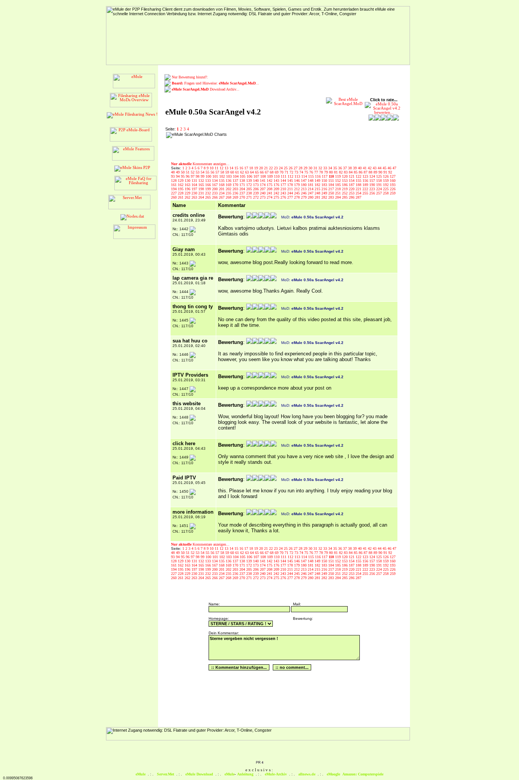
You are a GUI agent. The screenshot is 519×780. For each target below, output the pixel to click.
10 (212, 168)
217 (331, 189)
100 (209, 176)
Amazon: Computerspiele (362, 774)
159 (386, 180)
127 (393, 176)
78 (321, 172)
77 (316, 172)
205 (249, 189)
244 (290, 193)
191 (379, 185)
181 (311, 185)
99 (203, 176)
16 (241, 168)
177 (283, 185)
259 (393, 193)
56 (212, 172)
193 (393, 185)
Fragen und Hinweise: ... (215, 83)
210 (283, 189)
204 (242, 189)
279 (304, 197)
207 (263, 189)
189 (365, 185)
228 (181, 193)
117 (325, 176)
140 (256, 180)
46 (390, 168)
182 (318, 185)
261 (181, 197)
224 (379, 189)
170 (236, 185)
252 (345, 193)
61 (237, 172)
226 (393, 189)
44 (380, 168)
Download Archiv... (205, 89)
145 (290, 180)
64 (252, 172)
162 (181, 185)
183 (324, 185)
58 (222, 172)
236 (236, 193)
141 (263, 180)
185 (338, 185)
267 (222, 197)
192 (386, 185)
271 (249, 197)
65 (257, 172)
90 (380, 172)
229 (188, 193)
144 (283, 180)
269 (236, 197)
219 (345, 189)
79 (326, 172)
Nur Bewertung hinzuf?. (190, 77)
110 (277, 176)
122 (359, 176)
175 (270, 185)
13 (227, 168)
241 (270, 193)
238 (249, 193)
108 (263, 176)
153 (345, 180)
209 (277, 189)
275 (277, 197)
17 (246, 168)
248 (318, 193)
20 (261, 168)
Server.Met (165, 774)
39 (355, 168)
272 (256, 197)
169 (229, 185)
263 (194, 197)
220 (352, 189)
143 (277, 180)
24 (281, 168)
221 (359, 189)
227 (174, 193)
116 (318, 176)
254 (359, 193)
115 (311, 176)
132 (201, 180)
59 (227, 172)
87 (366, 172)
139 (249, 180)
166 (208, 185)
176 (277, 185)
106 (250, 176)
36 (340, 168)
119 (338, 176)
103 (229, 176)
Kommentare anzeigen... (200, 164)
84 (351, 172)
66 (262, 172)
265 (208, 197)
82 (341, 172)
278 (297, 197)
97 (193, 176)
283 (331, 197)
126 (386, 176)
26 (291, 168)
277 (290, 197)
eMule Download (199, 774)
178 (290, 185)
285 (345, 197)
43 (375, 168)
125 (379, 176)
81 (336, 172)
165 (201, 185)
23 (276, 168)
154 (352, 180)
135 (222, 180)
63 (247, 172)
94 (178, 176)
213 (304, 189)
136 (229, 180)
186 (345, 185)
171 (242, 185)
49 (178, 172)
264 (201, 197)
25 (286, 168)
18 (251, 168)
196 (188, 189)
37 (345, 168)
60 (232, 172)
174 (263, 185)
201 (222, 189)
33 (325, 168)
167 (215, 185)
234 (222, 193)
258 (386, 193)
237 (242, 193)
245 (297, 193)
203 (236, 189)
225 (386, 189)
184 (331, 185)
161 (174, 185)
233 (215, 193)
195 (181, 189)
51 (188, 172)
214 (311, 189)
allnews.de (306, 774)
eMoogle (333, 774)
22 (271, 168)
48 (173, 172)
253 (352, 193)
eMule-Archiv (276, 774)
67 (267, 172)
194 (174, 189)
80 (331, 172)
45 (385, 168)
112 (291, 176)
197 (194, 189)
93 (173, 176)
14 (231, 168)
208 (270, 189)
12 (222, 168)
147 (304, 180)
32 (320, 168)
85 (356, 172)
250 (331, 193)
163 (188, 185)
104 (236, 176)
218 (338, 189)
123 (365, 176)
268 (229, 197)
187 (352, 185)
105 (243, 176)
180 (304, 185)
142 (270, 180)
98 (198, 176)
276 (283, 197)
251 (338, 193)
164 (194, 185)
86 (361, 172)
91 (385, 172)
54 (203, 172)
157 (372, 180)
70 (282, 172)
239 (256, 193)
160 (393, 180)
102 (222, 176)
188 (359, 185)
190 (372, 185)
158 (379, 180)
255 (365, 193)
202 (229, 189)
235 (229, 193)
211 (290, 189)
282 (324, 197)
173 (256, 185)
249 (324, 193)
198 (201, 189)
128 (174, 180)
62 (242, 172)
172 (249, 185)
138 (242, 180)
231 (201, 193)
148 (311, 180)
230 (194, 193)
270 (242, 197)
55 (208, 172)
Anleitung (245, 774)
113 (297, 176)
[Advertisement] (278, 143)
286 (352, 197)
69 (277, 172)
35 (335, 168)
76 (311, 172)
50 (183, 172)
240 (263, 193)
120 (345, 176)
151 (331, 180)
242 (277, 193)
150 (324, 180)
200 (215, 189)
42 (370, 168)
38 (350, 168)
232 (208, 193)
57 (217, 172)
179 (297, 185)
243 (283, 193)
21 (266, 168)
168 (222, 185)
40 (360, 168)
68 (272, 172)
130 (188, 180)
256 (372, 193)
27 (296, 168)
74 (301, 172)
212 (297, 189)
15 (236, 168)
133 (208, 180)
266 (215, 197)
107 (256, 176)
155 (359, 180)
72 (292, 172)
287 (358, 197)
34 (330, 168)
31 (315, 168)
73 (296, 172)
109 (270, 176)
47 (394, 168)
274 (270, 197)
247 (311, 193)
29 (306, 168)
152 (338, 180)
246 (304, 193)
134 (215, 180)
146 (297, 180)
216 (324, 189)
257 (379, 193)
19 (256, 168)
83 (346, 172)
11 (217, 168)
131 (194, 180)
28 (301, 168)
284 (338, 197)
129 (181, 180)
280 (311, 197)
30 (311, 168)
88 (371, 172)
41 (365, 168)
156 (365, 180)
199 (208, 189)
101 (215, 176)
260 (174, 197)
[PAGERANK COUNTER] (259, 763)
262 (188, 197)
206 (256, 189)
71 (287, 172)
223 (372, 189)
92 (390, 172)
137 (236, 180)
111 (284, 176)
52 (193, 172)
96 (188, 176)
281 (318, 197)
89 (375, 172)
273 (263, 197)
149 (318, 180)
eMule (141, 774)
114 (304, 176)
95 (183, 176)
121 (352, 176)
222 (365, 189)
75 (306, 172)
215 (318, 189)
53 (198, 172)
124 (372, 176)
